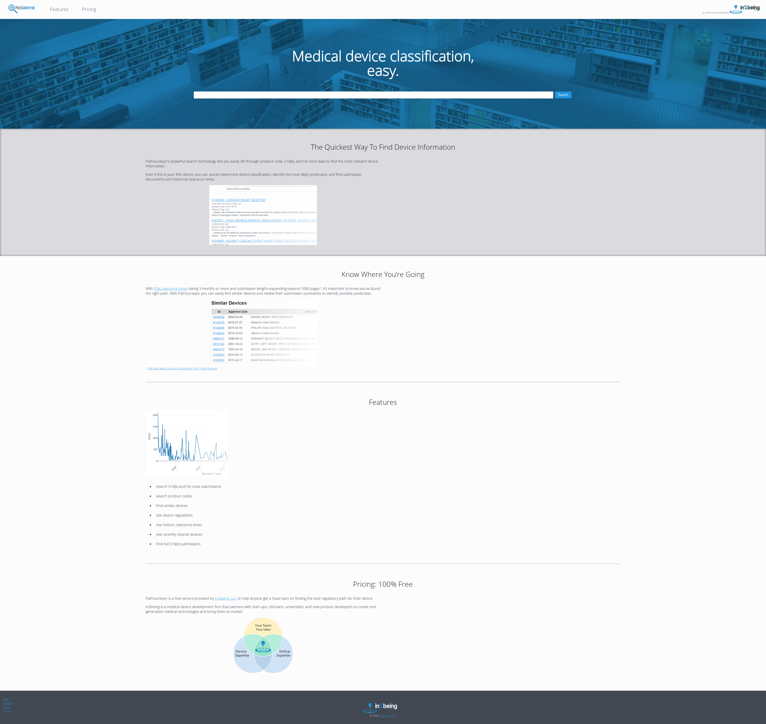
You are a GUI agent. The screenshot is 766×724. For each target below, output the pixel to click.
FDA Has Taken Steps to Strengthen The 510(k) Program (182, 368)
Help (6, 699)
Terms (7, 707)
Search (563, 95)
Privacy (7, 711)
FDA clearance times (170, 288)
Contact (8, 703)
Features (59, 9)
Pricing (89, 9)
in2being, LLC (225, 598)
